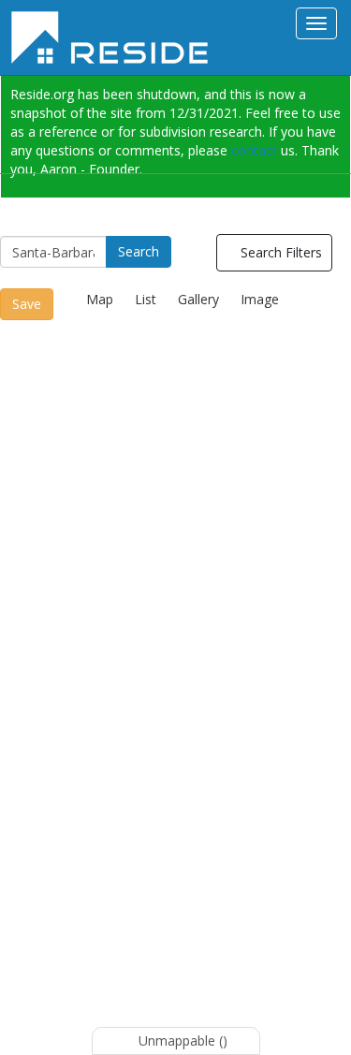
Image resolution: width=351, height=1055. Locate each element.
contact (254, 150)
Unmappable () (181, 1040)
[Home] (116, 37)
